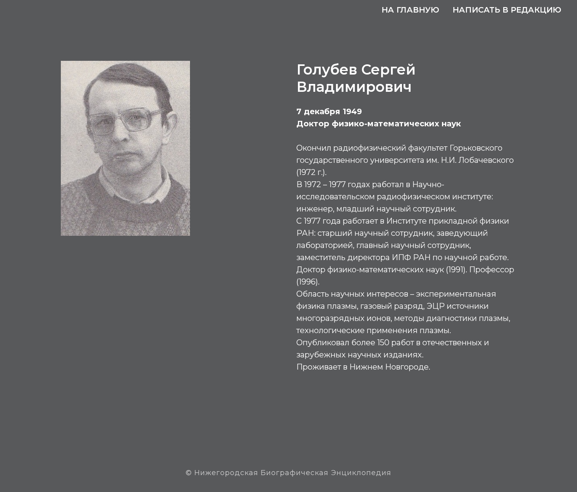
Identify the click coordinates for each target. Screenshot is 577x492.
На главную (410, 10)
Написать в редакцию (507, 10)
